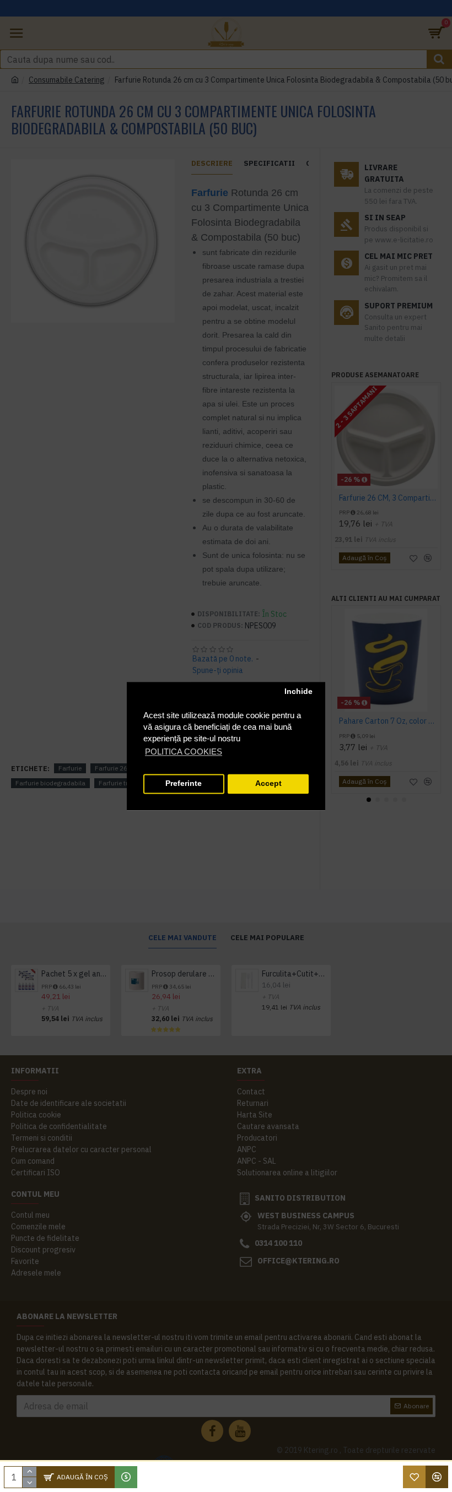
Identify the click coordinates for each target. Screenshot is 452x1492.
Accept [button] (268, 784)
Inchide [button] (298, 692)
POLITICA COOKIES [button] (183, 751)
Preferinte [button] (183, 784)
